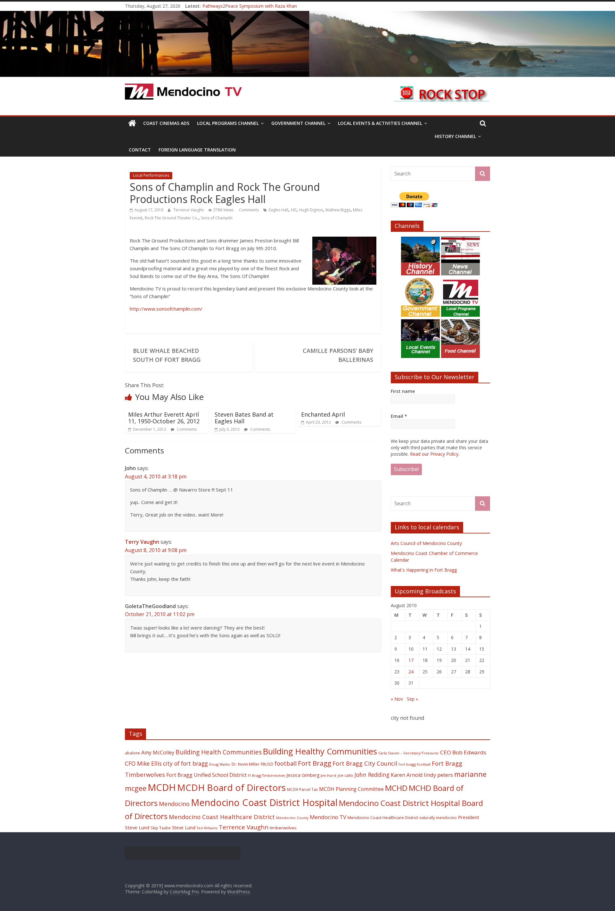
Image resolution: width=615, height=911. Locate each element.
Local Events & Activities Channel (380, 123)
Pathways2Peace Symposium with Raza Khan (249, 7)
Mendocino (174, 804)
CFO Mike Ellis (143, 763)
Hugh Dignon (311, 210)
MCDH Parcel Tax (302, 789)
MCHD (396, 788)
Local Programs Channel (228, 123)
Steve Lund (183, 828)
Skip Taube (161, 827)
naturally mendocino (438, 817)
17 (411, 660)
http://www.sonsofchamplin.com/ (166, 308)
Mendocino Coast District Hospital (264, 802)
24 (411, 672)
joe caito (345, 775)
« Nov (397, 699)
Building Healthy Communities (320, 751)
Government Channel (298, 123)
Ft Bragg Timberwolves (266, 775)
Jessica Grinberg (302, 775)
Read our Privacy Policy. (434, 454)
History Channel (455, 136)
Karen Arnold (406, 774)
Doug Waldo (219, 764)
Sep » (412, 699)
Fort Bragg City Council (364, 763)
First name (403, 391)
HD (294, 210)
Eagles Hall (278, 210)
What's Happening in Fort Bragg (424, 570)
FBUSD (267, 764)
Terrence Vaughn (189, 210)
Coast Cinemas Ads (166, 123)
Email (399, 416)
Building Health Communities (219, 752)
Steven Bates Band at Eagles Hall (244, 418)
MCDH (162, 787)
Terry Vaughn (142, 541)
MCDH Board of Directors (231, 787)
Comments (248, 210)
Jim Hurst (328, 775)
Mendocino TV (328, 817)
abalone (132, 752)
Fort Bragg (314, 763)
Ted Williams (207, 828)
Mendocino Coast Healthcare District (222, 817)
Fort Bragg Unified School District (206, 774)
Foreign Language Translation (197, 150)
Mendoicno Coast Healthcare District (383, 817)
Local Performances (151, 175)
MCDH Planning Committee (351, 789)
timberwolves (283, 828)
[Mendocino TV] (307, 14)
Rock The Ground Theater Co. (171, 218)
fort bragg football (414, 764)
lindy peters (438, 774)
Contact (140, 150)
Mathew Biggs (337, 210)
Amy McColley (157, 752)
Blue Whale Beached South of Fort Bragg (167, 355)
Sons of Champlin (217, 218)
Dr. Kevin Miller (245, 764)
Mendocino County (292, 818)
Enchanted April (323, 414)
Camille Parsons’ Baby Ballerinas (338, 355)
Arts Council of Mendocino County (426, 543)
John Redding (372, 774)
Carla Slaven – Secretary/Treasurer (408, 753)
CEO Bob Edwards (463, 752)
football (286, 763)
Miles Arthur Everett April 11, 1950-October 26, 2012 (164, 418)
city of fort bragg (185, 763)
